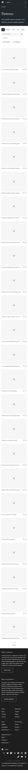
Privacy (3, 717)
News (3, 711)
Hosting (3, 714)
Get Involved (18, 722)
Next (14, 645)
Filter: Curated (6, 42)
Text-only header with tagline (9, 514)
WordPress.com (6, 734)
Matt (3, 737)
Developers (4, 727)
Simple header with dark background (11, 489)
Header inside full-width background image (11, 465)
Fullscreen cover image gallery (9, 391)
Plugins (17, 714)
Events (17, 724)
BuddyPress (5, 742)
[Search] (21, 34)
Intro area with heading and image (10, 69)
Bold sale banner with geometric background (11, 242)
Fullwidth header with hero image (10, 588)
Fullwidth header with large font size (11, 638)
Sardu (6, 749)
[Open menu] (25, 2)
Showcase (18, 709)
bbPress (4, 740)
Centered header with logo (8, 613)
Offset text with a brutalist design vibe (11, 292)
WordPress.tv (5, 730)
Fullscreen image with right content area (11, 316)
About (3, 709)
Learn (3, 722)
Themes (17, 711)
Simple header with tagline (8, 539)
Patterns (3, 6)
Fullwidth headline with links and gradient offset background (11, 193)
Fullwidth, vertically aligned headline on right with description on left (11, 168)
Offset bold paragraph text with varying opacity (11, 267)
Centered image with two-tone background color (11, 94)
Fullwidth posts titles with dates (9, 440)
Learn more (8, 670)
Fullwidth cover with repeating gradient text (11, 143)
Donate (17, 727)
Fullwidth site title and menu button (10, 564)
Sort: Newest (16, 42)
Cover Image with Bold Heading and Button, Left (11, 341)
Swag (17, 730)
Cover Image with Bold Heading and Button (11, 366)
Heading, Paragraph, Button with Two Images (11, 217)
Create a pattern (9, 699)
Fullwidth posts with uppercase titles (11, 415)
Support (3, 724)
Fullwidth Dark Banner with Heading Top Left (11, 118)
